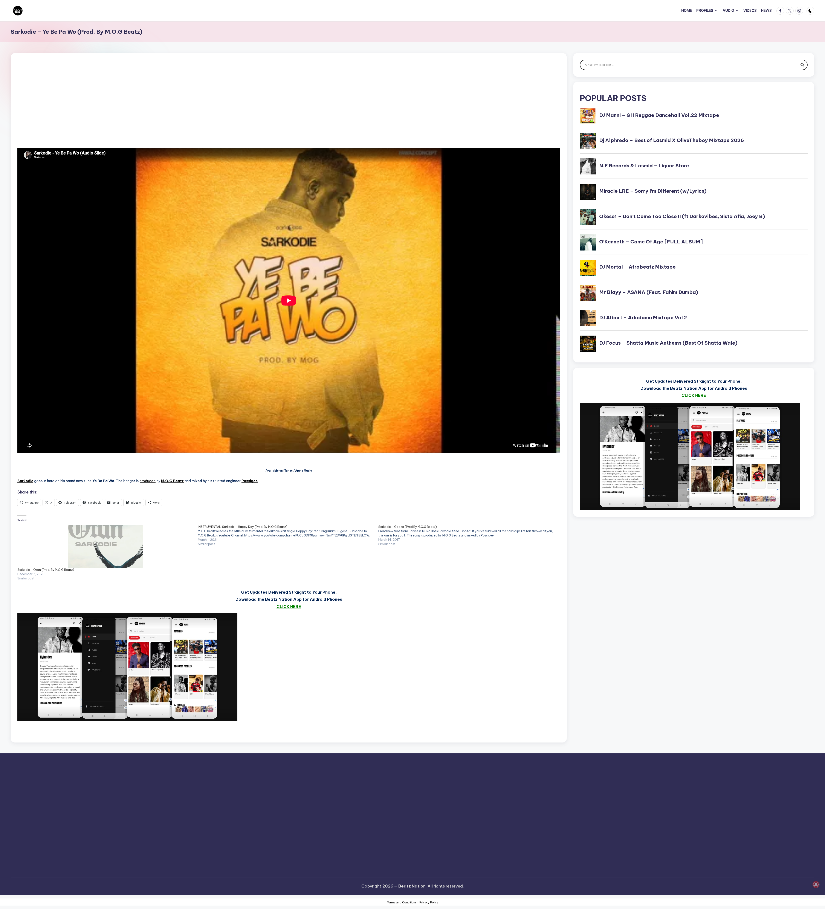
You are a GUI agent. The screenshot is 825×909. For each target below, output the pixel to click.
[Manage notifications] (816, 884)
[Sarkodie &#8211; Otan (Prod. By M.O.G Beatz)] (105, 546)
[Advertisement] (146, 107)
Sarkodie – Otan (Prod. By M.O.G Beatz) (45, 570)
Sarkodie (25, 481)
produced (147, 481)
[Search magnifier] (802, 65)
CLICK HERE (289, 606)
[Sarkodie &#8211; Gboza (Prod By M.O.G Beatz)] (468, 535)
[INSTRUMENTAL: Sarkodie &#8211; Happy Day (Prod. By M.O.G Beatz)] (288, 535)
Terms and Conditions (402, 902)
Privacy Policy (428, 902)
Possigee (249, 481)
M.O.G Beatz (172, 481)
